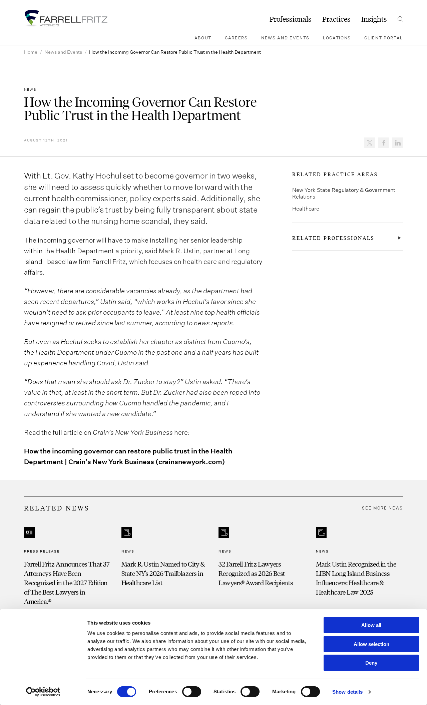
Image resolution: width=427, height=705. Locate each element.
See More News (382, 507)
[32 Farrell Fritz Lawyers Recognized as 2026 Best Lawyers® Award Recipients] (262, 566)
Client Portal (383, 37)
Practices (336, 19)
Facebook (383, 142)
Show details (347, 692)
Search (400, 19)
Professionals (291, 19)
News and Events (285, 37)
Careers (236, 37)
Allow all (371, 625)
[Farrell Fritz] (65, 18)
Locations (337, 37)
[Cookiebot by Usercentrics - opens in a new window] (43, 692)
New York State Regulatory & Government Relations (343, 193)
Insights (374, 19)
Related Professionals (333, 238)
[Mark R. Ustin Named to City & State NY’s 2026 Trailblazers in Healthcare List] (165, 566)
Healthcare (305, 208)
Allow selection (371, 644)
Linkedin (397, 142)
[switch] (191, 691)
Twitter (369, 142)
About (202, 37)
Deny (371, 663)
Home (30, 52)
